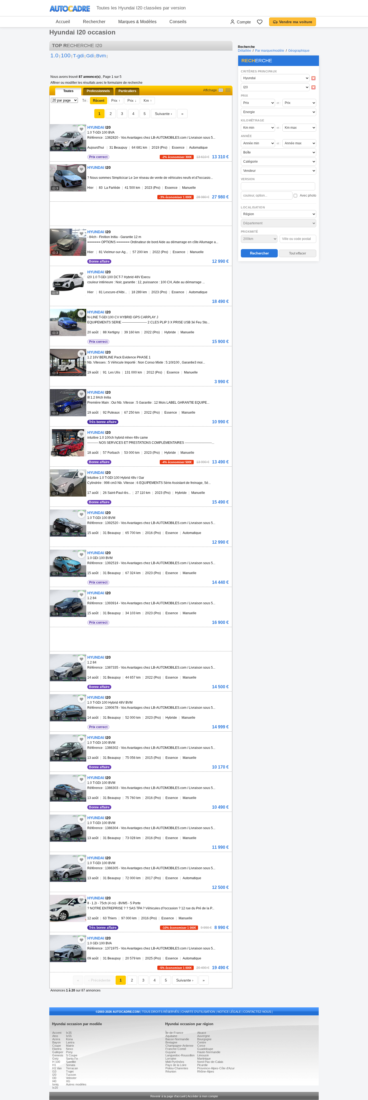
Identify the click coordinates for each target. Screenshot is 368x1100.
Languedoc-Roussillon (180, 1055)
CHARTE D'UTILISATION (198, 1011)
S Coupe (71, 1055)
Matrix (70, 1045)
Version (248, 179)
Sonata (70, 1065)
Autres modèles (76, 1084)
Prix (244, 95)
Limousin (203, 1055)
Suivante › (163, 113)
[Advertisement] (278, 297)
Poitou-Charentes (176, 1068)
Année (246, 136)
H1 (54, 1065)
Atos (55, 1036)
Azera (56, 1039)
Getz (55, 1058)
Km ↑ (148, 101)
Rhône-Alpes (205, 1071)
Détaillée (244, 51)
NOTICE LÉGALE (229, 1011)
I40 (54, 1081)
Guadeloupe (205, 1048)
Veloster (71, 1078)
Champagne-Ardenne (179, 1045)
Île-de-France (174, 1032)
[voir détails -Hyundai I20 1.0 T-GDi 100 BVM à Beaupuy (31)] (68, 523)
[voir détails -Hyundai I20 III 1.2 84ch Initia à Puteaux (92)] (68, 402)
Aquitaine (171, 1036)
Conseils (177, 21)
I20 (54, 1074)
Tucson (71, 1074)
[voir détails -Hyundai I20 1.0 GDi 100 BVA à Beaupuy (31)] (68, 948)
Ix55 (69, 1036)
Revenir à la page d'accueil (167, 1096)
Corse (201, 1045)
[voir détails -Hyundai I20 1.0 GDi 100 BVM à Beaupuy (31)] (68, 563)
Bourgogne (204, 1039)
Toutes (68, 91)
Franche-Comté (175, 1048)
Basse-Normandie (177, 1039)
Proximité (249, 231)
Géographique (299, 51)
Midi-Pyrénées (174, 1061)
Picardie (202, 1065)
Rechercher (94, 21)
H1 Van (57, 1068)
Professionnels (98, 91)
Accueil (63, 21)
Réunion (170, 1071)
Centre (201, 1042)
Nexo (69, 1048)
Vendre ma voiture (295, 22)
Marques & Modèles (137, 21)
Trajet (70, 1071)
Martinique (204, 1058)
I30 (54, 1078)
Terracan (72, 1068)
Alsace (201, 1032)
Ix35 (69, 1032)
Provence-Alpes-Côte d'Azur (216, 1068)
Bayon (56, 1042)
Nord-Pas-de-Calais (210, 1061)
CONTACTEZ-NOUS (257, 1011)
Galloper (57, 1052)
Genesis (57, 1055)
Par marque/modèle (269, 51)
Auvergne (203, 1036)
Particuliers (127, 91)
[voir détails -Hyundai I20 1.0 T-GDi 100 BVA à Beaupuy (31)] (68, 137)
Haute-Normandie (208, 1052)
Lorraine (170, 1058)
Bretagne (171, 1042)
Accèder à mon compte (203, 1096)
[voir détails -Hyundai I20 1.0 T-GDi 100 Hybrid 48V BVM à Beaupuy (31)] (68, 707)
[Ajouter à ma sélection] (81, 129)
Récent (98, 101)
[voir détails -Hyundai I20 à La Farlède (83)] (68, 177)
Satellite (71, 1061)
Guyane (170, 1052)
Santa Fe (72, 1058)
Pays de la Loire (175, 1065)
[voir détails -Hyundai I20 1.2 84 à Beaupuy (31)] (68, 603)
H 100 (56, 1061)
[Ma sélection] (260, 21)
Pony (69, 1052)
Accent (56, 1032)
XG (68, 1081)
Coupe (56, 1045)
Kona (69, 1039)
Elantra (56, 1048)
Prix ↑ (115, 101)
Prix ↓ (132, 101)
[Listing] (220, 90)
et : (279, 102)
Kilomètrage (252, 120)
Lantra (70, 1042)
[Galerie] (228, 90)
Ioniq (55, 1084)
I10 (54, 1071)
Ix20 (55, 1087)
